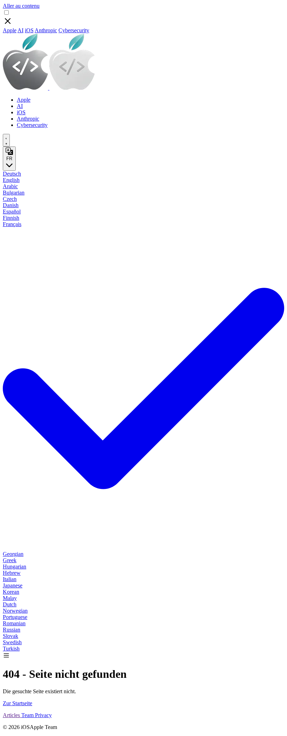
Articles (12, 715)
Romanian (14, 623)
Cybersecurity (73, 30)
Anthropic (46, 30)
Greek (9, 560)
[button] (6, 657)
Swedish (12, 642)
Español (12, 211)
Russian (11, 630)
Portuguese (15, 617)
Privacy (43, 715)
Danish (11, 205)
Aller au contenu (21, 6)
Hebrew (12, 573)
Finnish (11, 218)
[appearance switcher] (6, 140)
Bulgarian (13, 193)
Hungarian (14, 567)
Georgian (13, 554)
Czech (10, 199)
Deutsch (12, 174)
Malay (10, 598)
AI (20, 30)
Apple (9, 30)
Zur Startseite (17, 703)
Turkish (11, 649)
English (11, 180)
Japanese (12, 585)
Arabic (10, 186)
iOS (29, 30)
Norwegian (15, 611)
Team (28, 715)
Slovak (10, 636)
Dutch (9, 604)
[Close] (8, 24)
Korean (11, 592)
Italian (9, 579)
